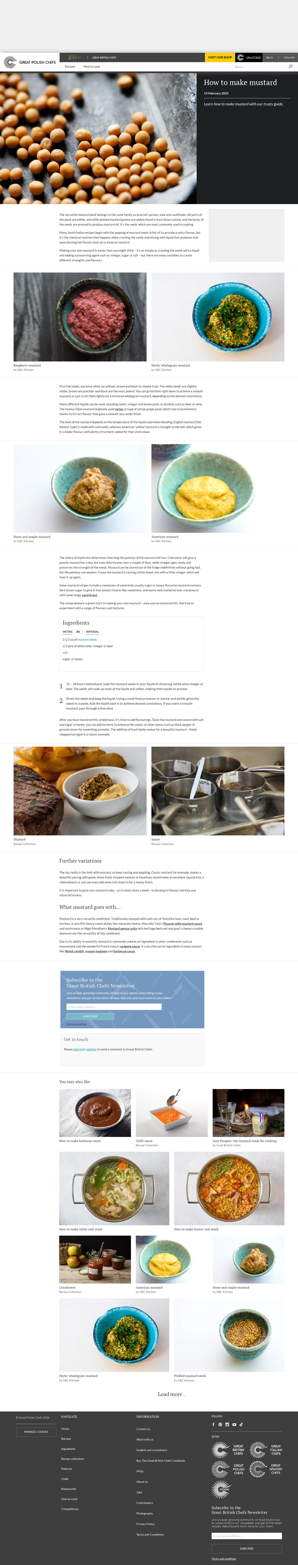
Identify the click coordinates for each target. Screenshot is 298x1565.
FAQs (139, 1471)
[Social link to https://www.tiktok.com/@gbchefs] (241, 1425)
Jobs (139, 1492)
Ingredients (68, 1448)
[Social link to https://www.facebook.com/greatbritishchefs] (213, 1425)
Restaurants (68, 1488)
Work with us (144, 1439)
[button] (290, 67)
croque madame (96, 951)
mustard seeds (87, 639)
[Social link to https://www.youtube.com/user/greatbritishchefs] (234, 1425)
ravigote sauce (130, 946)
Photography (144, 1513)
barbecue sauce (124, 951)
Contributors (144, 1502)
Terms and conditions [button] (76, 1024)
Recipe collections (72, 1458)
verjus (119, 409)
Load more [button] (170, 1394)
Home (65, 1428)
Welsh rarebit (74, 951)
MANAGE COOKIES (36, 1431)
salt (65, 652)
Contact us (143, 1429)
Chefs (65, 1479)
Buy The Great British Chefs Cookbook (160, 1460)
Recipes (66, 1438)
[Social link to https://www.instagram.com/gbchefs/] (227, 1425)
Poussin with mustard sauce (182, 923)
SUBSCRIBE (90, 1016)
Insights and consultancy (151, 1450)
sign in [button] (78, 1049)
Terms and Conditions (150, 1534)
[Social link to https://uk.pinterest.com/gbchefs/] (220, 1425)
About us (142, 1481)
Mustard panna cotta (122, 928)
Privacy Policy (145, 1524)
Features (66, 1468)
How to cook (69, 1499)
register (91, 1049)
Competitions (69, 1509)
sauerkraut (89, 595)
